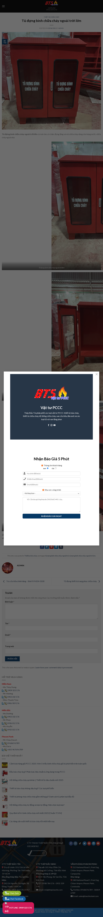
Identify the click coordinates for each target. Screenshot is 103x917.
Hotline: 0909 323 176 (20, 908)
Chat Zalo (14, 893)
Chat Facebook (16, 899)
